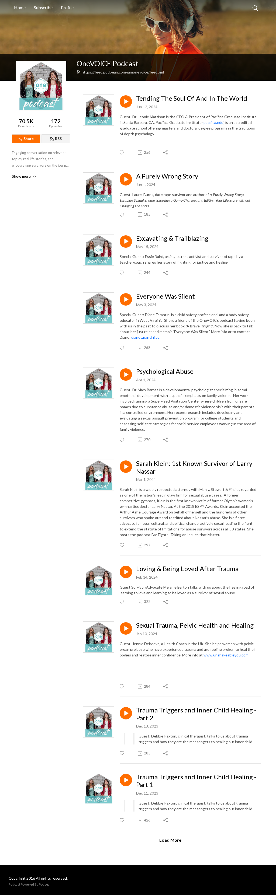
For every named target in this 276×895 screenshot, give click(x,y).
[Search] (255, 7)
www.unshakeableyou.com (226, 655)
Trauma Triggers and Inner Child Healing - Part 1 (196, 780)
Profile (67, 7)
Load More (170, 839)
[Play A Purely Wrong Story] (126, 179)
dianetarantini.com (147, 337)
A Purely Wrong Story (167, 176)
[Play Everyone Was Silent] (126, 299)
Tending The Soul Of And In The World (191, 98)
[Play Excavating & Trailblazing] (126, 241)
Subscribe (43, 7)
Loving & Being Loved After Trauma (187, 568)
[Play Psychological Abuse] (126, 374)
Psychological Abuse (165, 371)
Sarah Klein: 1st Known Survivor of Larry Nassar (194, 467)
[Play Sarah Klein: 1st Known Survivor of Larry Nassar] (126, 466)
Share (28, 138)
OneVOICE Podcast (108, 63)
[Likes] (122, 152)
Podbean (45, 884)
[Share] (166, 152)
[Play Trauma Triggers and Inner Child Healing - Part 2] (126, 713)
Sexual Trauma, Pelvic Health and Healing (195, 625)
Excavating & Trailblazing (172, 238)
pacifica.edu (213, 122)
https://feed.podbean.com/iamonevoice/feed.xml (123, 72)
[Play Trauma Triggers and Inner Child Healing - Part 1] (126, 780)
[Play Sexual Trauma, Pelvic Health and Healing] (126, 628)
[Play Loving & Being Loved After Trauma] (126, 572)
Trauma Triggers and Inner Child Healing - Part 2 (196, 714)
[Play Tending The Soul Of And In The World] (126, 101)
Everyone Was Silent (165, 296)
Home (20, 7)
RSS (58, 138)
